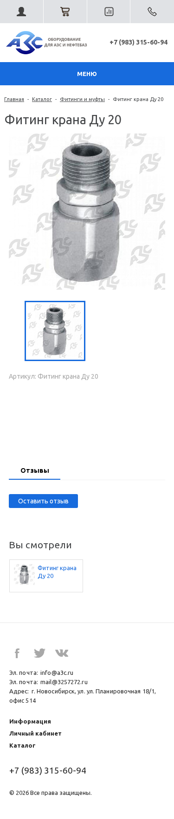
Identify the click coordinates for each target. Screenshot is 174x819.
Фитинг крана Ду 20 (57, 572)
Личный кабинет (35, 733)
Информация (30, 721)
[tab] (34, 471)
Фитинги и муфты (82, 99)
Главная (14, 99)
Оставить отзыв (43, 501)
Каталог (42, 99)
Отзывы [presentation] (34, 470)
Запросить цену (87, 418)
